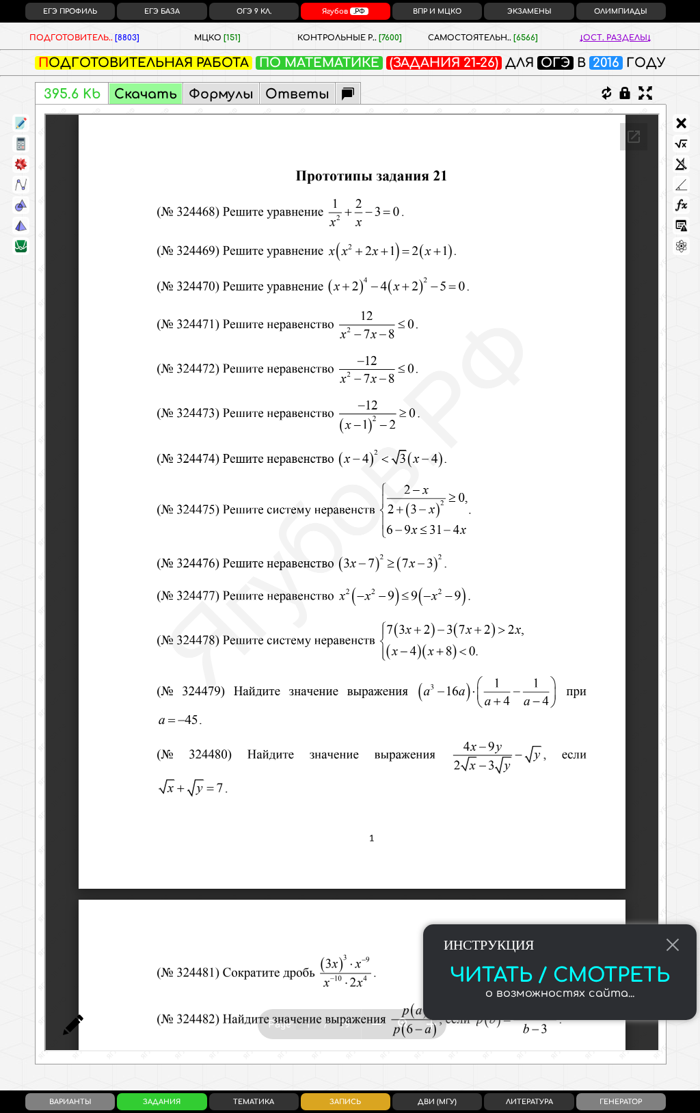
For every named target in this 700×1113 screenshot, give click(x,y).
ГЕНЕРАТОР (621, 1101)
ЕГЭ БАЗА (162, 11)
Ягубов (343, 11)
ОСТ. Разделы (615, 37)
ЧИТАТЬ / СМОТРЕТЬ (560, 976)
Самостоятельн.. (483, 37)
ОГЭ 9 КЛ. (254, 11)
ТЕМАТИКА (253, 1101)
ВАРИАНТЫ (70, 1101)
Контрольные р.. (349, 37)
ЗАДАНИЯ (161, 1101)
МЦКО (217, 37)
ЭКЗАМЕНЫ (529, 11)
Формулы (221, 94)
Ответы (297, 94)
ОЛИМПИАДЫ (620, 11)
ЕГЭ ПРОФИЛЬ (70, 11)
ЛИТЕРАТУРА (529, 1101)
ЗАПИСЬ (345, 1101)
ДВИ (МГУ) (437, 1101)
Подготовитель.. (84, 37)
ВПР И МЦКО (437, 11)
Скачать (145, 94)
